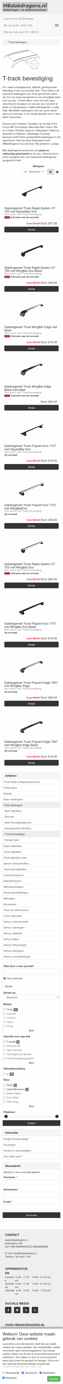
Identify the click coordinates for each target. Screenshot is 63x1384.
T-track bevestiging (14, 834)
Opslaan (53, 1379)
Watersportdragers (13, 886)
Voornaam (9, 1177)
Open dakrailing (12, 810)
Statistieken (49, 1372)
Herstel (8, 986)
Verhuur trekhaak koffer (16, 921)
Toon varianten (15, 978)
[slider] (6, 1116)
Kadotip (8, 793)
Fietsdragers (10, 787)
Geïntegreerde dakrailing (17, 828)
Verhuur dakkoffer (13, 933)
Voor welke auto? (13, 1156)
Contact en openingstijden (17, 1150)
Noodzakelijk (12, 1372)
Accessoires (10, 904)
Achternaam (10, 1189)
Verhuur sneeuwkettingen (17, 956)
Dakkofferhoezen (13, 881)
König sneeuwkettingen (16, 892)
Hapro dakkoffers (13, 846)
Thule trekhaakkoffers (15, 869)
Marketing (11, 1377)
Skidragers (9, 898)
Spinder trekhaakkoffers (16, 863)
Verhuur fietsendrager (15, 945)
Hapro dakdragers (13, 799)
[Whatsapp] (35, 1310)
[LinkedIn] (17, 1310)
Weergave (38, 166)
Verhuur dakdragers (14, 927)
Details (31, 229)
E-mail (7, 1201)
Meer (31, 1030)
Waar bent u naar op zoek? (19, 966)
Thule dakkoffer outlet (15, 857)
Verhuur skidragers (14, 950)
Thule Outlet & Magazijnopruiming (22, 781)
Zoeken (32, 1123)
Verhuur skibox (11, 939)
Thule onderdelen (13, 915)
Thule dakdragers (13, 805)
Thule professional (13, 875)
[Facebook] (8, 1310)
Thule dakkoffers (12, 851)
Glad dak (9, 816)
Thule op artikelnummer (16, 910)
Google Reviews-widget (16, 1139)
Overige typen (11, 840)
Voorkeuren (31, 1372)
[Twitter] (26, 1310)
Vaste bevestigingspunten (18, 822)
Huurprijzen (10, 1144)
